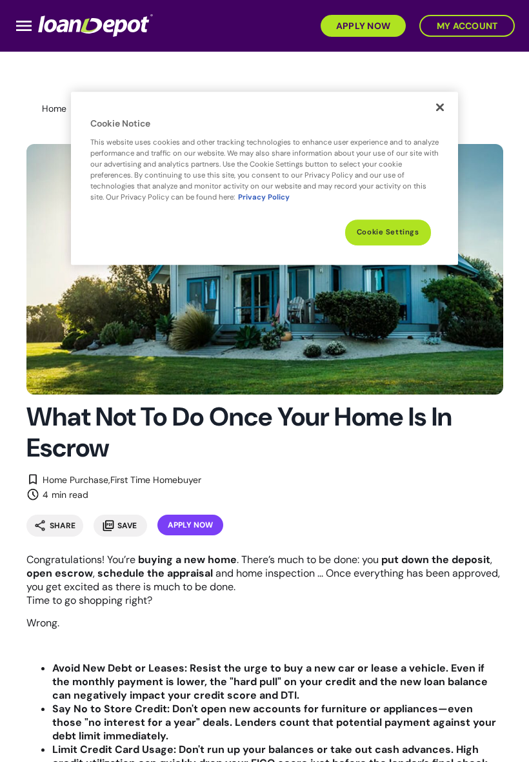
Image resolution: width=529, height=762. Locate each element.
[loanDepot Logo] (95, 25)
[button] (361, 25)
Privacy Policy (264, 197)
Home (54, 108)
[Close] (440, 107)
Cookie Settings (388, 232)
